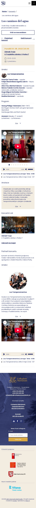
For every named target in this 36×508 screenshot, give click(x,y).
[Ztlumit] (26, 169)
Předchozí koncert (7, 39)
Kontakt (18, 414)
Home (4, 11)
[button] (9, 164)
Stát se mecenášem (18, 32)
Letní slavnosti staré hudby (14, 499)
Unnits (15, 501)
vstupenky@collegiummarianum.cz (18, 395)
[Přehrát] (4, 169)
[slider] (31, 169)
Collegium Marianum (18, 404)
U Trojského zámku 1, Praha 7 (16, 54)
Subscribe (18, 439)
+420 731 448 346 (18, 391)
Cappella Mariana (18, 406)
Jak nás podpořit (18, 416)
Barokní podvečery (18, 408)
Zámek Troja (9, 52)
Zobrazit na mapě (9, 243)
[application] (18, 169)
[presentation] (4, 147)
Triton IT (27, 501)
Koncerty (12, 11)
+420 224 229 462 (18, 393)
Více (16, 123)
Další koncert (26, 38)
